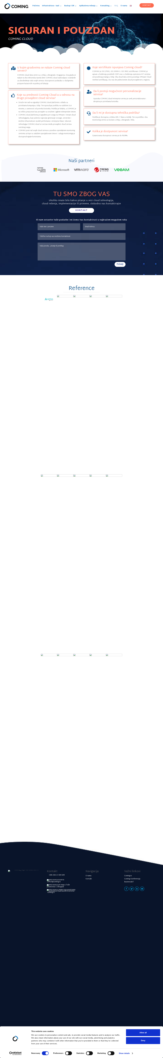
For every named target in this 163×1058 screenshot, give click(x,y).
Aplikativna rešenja (87, 6)
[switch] (68, 1053)
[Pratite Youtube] (142, 889)
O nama (124, 6)
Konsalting (104, 6)
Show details (124, 1053)
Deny (143, 1040)
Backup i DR (69, 6)
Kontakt (81, 210)
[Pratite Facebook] (126, 889)
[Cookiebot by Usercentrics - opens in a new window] (15, 1053)
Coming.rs (128, 875)
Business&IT (129, 881)
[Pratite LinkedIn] (137, 889)
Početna (35, 6)
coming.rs (51, 892)
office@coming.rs (54, 881)
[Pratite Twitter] (131, 889)
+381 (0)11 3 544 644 (57, 875)
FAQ (116, 6)
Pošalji (120, 264)
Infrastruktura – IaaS (50, 6)
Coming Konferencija (132, 878)
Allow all (143, 1033)
